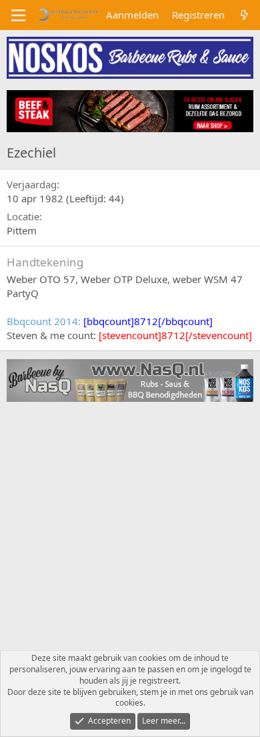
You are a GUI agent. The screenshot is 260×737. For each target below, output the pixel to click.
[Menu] (18, 15)
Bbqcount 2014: (110, 321)
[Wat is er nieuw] (244, 15)
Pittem (22, 230)
